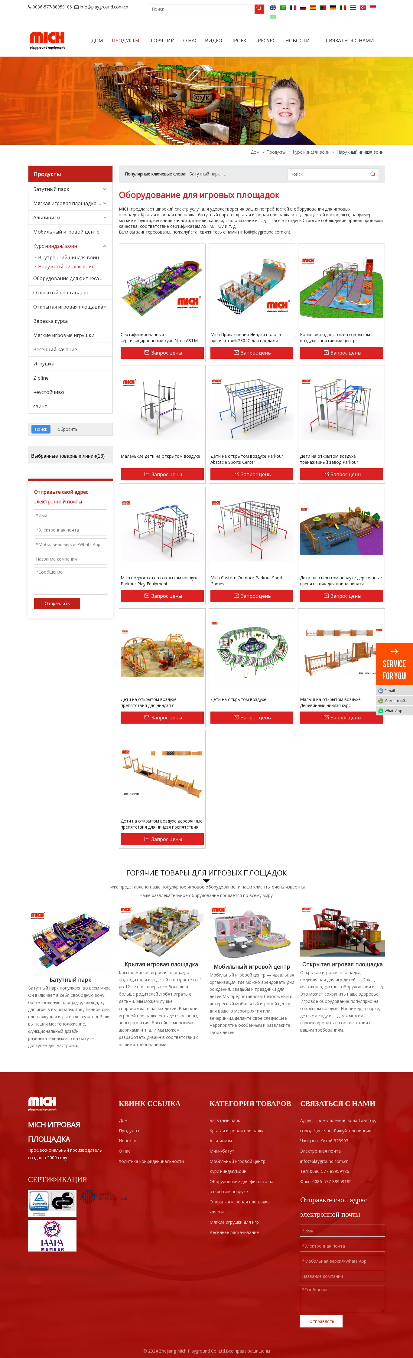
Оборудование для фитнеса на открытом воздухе (72, 278)
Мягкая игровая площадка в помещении (72, 203)
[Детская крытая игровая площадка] (161, 931)
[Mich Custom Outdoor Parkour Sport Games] (252, 530)
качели (217, 1212)
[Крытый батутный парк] (70, 939)
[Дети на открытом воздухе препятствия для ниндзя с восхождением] (162, 651)
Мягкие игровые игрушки (63, 335)
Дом (123, 1120)
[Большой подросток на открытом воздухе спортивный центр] (341, 287)
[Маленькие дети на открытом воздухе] (162, 408)
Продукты (129, 1131)
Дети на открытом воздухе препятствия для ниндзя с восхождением (149, 702)
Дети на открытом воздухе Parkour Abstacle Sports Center (246, 459)
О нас (124, 1151)
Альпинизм (46, 217)
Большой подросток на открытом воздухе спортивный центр (335, 337)
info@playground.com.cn (104, 7)
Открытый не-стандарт (61, 292)
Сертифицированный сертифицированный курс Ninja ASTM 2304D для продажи (159, 338)
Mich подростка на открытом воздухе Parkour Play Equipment (160, 581)
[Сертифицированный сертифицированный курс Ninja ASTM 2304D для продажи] (162, 287)
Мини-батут (222, 1151)
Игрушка (43, 363)
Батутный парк (51, 189)
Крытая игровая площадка (250, 174)
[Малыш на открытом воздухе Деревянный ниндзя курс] (341, 651)
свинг (40, 406)
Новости (128, 1141)
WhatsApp (393, 710)
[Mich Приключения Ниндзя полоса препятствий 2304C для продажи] (252, 287)
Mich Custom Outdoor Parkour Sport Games (246, 581)
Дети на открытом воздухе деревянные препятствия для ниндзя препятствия (162, 824)
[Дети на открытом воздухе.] (252, 651)
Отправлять (57, 603)
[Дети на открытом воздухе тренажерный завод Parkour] (341, 408)
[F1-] (342, 931)
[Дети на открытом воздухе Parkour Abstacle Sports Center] (252, 408)
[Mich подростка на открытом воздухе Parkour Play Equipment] (162, 530)
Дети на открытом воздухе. (238, 699)
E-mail (390, 690)
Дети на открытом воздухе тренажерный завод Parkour (329, 459)
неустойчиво (48, 392)
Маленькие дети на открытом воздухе (160, 456)
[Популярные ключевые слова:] (259, 9)
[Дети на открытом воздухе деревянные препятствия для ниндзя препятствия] (162, 773)
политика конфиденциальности (151, 1161)
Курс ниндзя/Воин (228, 1171)
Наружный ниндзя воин (66, 266)
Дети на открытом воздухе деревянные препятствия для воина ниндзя (341, 581)
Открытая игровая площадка (68, 306)
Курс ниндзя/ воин (55, 246)
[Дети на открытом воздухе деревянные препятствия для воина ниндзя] (341, 530)
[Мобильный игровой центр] (252, 932)
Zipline (41, 378)
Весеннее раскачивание (234, 1232)
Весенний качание (55, 349)
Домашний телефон (399, 700)
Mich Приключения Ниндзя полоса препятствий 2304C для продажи (245, 337)
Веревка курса (50, 321)
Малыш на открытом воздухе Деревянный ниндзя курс (330, 702)
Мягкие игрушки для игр (234, 1222)
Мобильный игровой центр (66, 231)
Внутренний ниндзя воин (68, 257)
